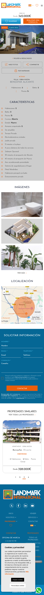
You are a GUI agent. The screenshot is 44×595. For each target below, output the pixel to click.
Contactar (33, 521)
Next (42, 39)
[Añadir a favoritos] (38, 423)
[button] (32, 64)
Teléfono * (28, 351)
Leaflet (12, 323)
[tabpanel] (22, 446)
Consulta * (6, 360)
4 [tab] (28, 477)
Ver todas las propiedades (21, 415)
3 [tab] (24, 477)
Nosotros (10, 517)
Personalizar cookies (17, 586)
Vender (33, 513)
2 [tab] (19, 477)
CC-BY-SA (39, 323)
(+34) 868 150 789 (10, 541)
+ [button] (4, 289)
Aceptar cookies (18, 580)
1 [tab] (15, 477)
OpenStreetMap (25, 323)
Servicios (32, 517)
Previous (2, 39)
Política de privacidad (21, 377)
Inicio (11, 513)
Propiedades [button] (10, 521)
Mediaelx (28, 592)
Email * (4, 351)
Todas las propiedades (33, 539)
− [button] (4, 292)
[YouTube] (32, 505)
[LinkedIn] (25, 505)
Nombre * (5, 342)
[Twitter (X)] (11, 505)
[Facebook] (18, 505)
